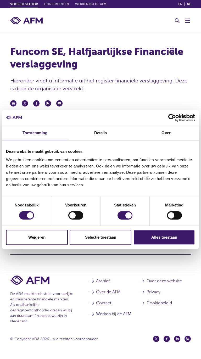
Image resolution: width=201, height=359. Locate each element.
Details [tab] (100, 133)
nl (189, 4)
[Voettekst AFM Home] (42, 280)
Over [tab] (165, 133)
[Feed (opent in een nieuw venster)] (188, 339)
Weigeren (37, 237)
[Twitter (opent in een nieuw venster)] (156, 339)
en (180, 4)
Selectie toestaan (100, 237)
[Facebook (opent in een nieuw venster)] (167, 339)
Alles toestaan (164, 237)
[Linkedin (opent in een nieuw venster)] (177, 339)
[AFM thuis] (26, 20)
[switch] (75, 215)
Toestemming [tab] (35, 133)
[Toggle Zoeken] (177, 21)
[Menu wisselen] (188, 21)
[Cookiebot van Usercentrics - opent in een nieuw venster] (172, 118)
